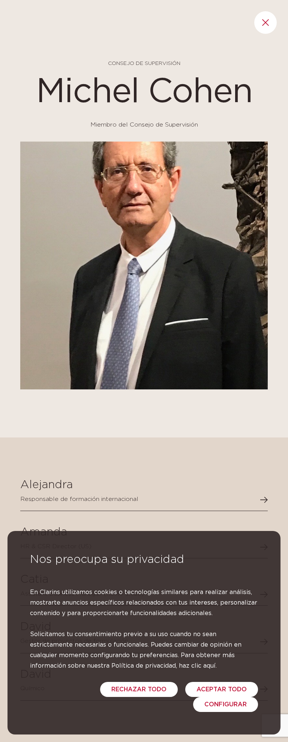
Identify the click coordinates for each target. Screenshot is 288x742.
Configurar (225, 704)
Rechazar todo (138, 689)
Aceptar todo (221, 689)
